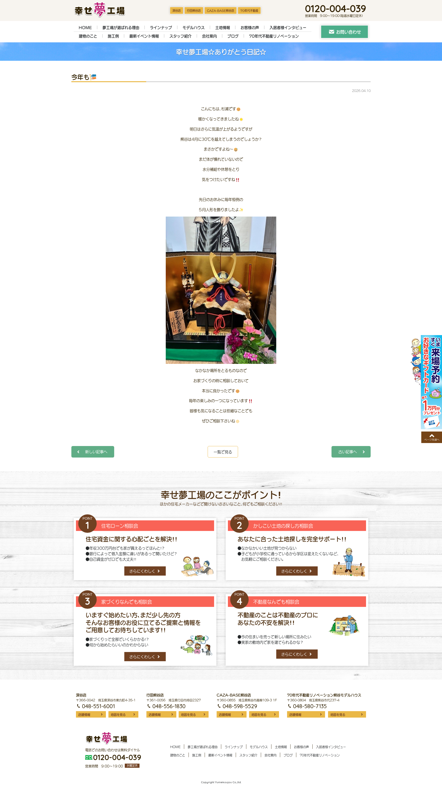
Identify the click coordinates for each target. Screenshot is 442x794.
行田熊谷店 (194, 11)
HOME (85, 27)
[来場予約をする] (426, 382)
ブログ (232, 36)
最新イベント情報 (144, 36)
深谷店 (176, 11)
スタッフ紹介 (180, 36)
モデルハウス (194, 27)
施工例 (113, 36)
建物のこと (88, 36)
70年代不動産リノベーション (274, 36)
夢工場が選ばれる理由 (120, 27)
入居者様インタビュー (288, 27)
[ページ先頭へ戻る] (431, 437)
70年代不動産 (249, 11)
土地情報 (222, 27)
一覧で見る (223, 452)
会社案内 (209, 36)
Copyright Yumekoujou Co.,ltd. (221, 782)
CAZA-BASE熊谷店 (220, 11)
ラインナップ (161, 27)
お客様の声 (250, 27)
